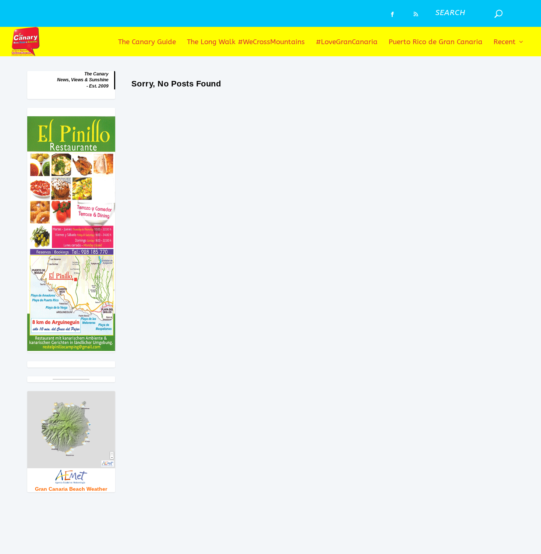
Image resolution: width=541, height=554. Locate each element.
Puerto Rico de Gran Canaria (435, 42)
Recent (505, 42)
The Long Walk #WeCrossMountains (246, 42)
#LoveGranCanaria (347, 42)
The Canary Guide (147, 42)
